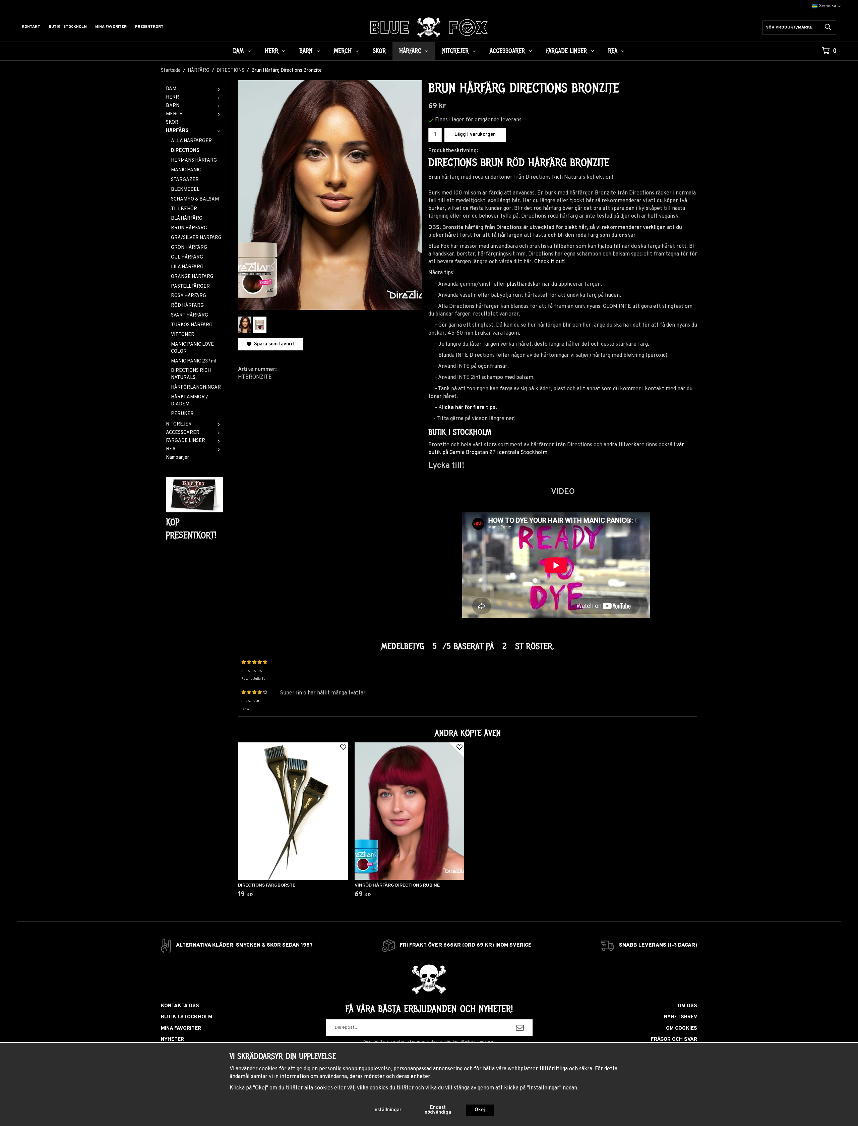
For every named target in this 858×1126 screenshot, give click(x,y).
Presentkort (149, 26)
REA (612, 51)
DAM (238, 51)
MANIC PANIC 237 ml (193, 361)
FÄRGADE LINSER (566, 51)
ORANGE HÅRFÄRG (192, 277)
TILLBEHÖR (184, 209)
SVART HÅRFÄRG (189, 315)
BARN (306, 51)
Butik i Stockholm (68, 26)
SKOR (379, 51)
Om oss (687, 1006)
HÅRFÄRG (410, 51)
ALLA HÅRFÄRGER (191, 141)
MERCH (343, 51)
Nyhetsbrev (680, 1017)
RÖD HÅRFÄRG (187, 305)
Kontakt (31, 26)
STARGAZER (185, 180)
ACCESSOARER (507, 51)
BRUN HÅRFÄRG (189, 228)
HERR (271, 51)
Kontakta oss (180, 1006)
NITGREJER (455, 51)
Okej (480, 1110)
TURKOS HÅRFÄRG (191, 325)
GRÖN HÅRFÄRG (189, 247)
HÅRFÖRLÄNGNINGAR (196, 387)
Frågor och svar (674, 1039)
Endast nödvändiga (438, 1110)
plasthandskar (524, 284)
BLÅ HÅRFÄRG (186, 218)
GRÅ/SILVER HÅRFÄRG (196, 238)
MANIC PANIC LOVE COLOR (192, 348)
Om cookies (681, 1028)
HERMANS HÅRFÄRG (194, 160)
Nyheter (172, 1039)
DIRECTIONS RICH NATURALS (191, 374)
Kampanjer (177, 457)
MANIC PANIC (186, 170)
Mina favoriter (111, 26)
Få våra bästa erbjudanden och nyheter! (429, 1009)
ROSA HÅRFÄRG (188, 296)
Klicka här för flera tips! (467, 407)
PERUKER (182, 414)
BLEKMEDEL (185, 189)
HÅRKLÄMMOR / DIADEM (189, 400)
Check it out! (549, 262)
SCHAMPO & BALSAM (195, 199)
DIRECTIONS (185, 151)
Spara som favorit (272, 344)
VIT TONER (182, 335)
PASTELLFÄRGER (190, 286)
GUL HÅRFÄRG (187, 257)
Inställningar (387, 1110)
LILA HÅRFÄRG (187, 267)
